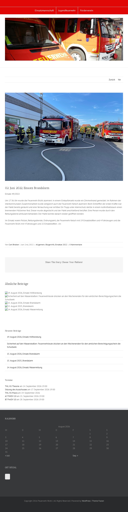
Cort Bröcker (14, 244)
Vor (119, 79)
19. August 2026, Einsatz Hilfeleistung (24, 336)
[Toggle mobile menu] (121, 62)
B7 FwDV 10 (10, 399)
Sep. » (75, 455)
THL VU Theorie (12, 386)
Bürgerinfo (50, 244)
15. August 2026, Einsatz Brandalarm (23, 353)
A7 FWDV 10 (10, 396)
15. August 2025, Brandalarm (20, 360)
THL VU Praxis (11, 392)
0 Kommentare (76, 244)
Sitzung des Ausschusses (16, 389)
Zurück (112, 79)
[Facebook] (7, 476)
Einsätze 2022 (61, 244)
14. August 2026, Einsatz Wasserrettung (24, 367)
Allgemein (40, 244)
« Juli (7, 455)
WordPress (86, 501)
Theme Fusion (98, 501)
